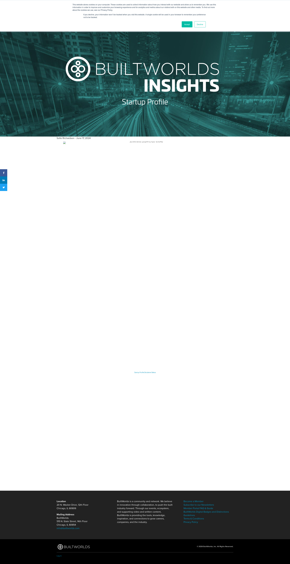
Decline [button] (200, 24)
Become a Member (102, 428)
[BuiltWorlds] (74, 547)
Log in (59, 556)
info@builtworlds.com (68, 528)
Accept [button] (187, 24)
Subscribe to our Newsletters (199, 504)
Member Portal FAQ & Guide (198, 508)
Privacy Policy (191, 522)
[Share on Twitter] (3, 187)
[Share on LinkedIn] (3, 180)
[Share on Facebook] (3, 172)
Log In (77, 428)
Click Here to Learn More (88, 471)
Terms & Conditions (194, 518)
